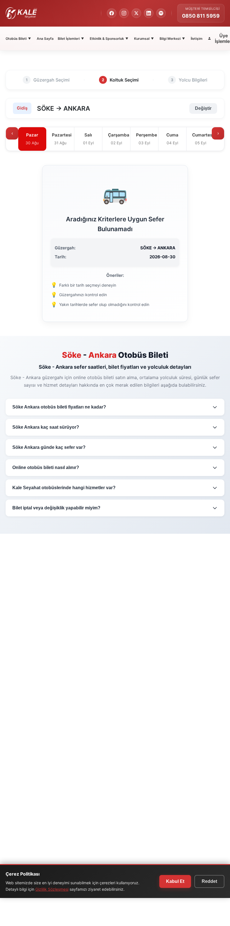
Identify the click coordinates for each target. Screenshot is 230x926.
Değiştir (203, 108)
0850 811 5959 (201, 16)
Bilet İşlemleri (71, 38)
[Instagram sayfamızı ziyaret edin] (124, 13)
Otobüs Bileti (18, 38)
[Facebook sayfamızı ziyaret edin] (111, 13)
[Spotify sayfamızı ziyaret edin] (161, 13)
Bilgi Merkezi (172, 38)
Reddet (209, 881)
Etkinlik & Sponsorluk (109, 38)
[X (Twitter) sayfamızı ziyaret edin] (136, 13)
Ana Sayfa (45, 38)
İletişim (197, 38)
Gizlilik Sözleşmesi (51, 889)
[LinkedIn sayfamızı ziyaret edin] (148, 13)
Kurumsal (144, 38)
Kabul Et (175, 881)
